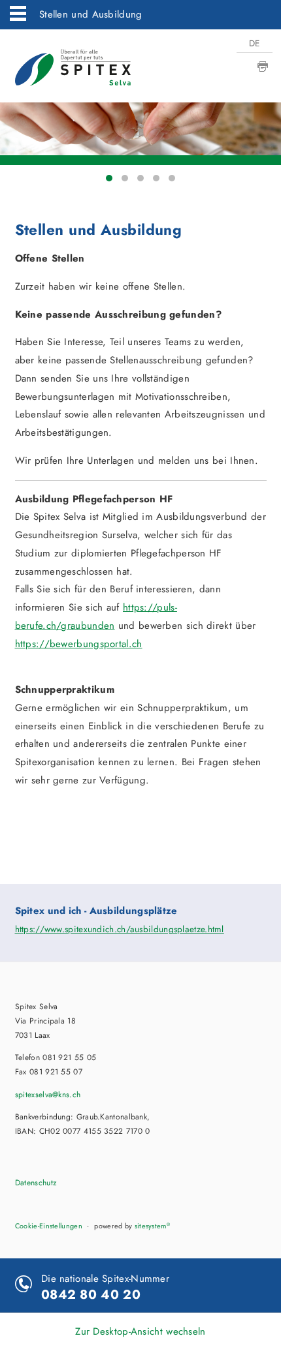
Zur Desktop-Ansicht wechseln (140, 1331)
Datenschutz (36, 1183)
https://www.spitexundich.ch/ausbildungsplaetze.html (119, 929)
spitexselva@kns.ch (47, 1095)
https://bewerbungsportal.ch (78, 644)
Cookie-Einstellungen (48, 1226)
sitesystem (152, 1226)
